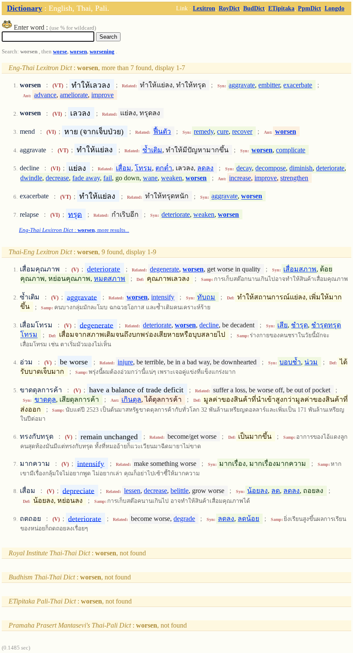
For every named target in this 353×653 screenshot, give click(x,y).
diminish (301, 168)
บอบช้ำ (290, 362)
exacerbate (297, 85)
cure (223, 131)
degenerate (164, 269)
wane (150, 178)
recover (242, 131)
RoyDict (229, 8)
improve (102, 95)
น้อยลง (257, 490)
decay (244, 168)
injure (125, 362)
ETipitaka (281, 8)
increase (240, 178)
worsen (78, 52)
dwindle (31, 178)
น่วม (311, 362)
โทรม (143, 168)
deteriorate (330, 168)
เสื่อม (123, 168)
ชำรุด (299, 325)
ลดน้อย (248, 518)
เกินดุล (131, 399)
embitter (269, 85)
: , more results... (74, 230)
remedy (204, 131)
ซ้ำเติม (152, 150)
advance (45, 95)
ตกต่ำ (163, 168)
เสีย (282, 325)
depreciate (78, 490)
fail (107, 178)
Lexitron (204, 8)
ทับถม (206, 297)
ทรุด (75, 214)
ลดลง (205, 168)
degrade (184, 518)
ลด (275, 490)
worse (60, 52)
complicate (290, 150)
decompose (270, 168)
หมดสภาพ (109, 278)
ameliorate (74, 95)
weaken (171, 178)
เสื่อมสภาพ (299, 269)
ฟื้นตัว (162, 131)
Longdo (334, 8)
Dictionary (24, 8)
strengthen (294, 178)
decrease (57, 178)
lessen (132, 490)
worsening (102, 52)
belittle (179, 490)
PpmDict (309, 8)
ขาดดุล (45, 399)
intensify (162, 297)
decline (209, 325)
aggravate (242, 85)
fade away (86, 178)
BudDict (254, 8)
